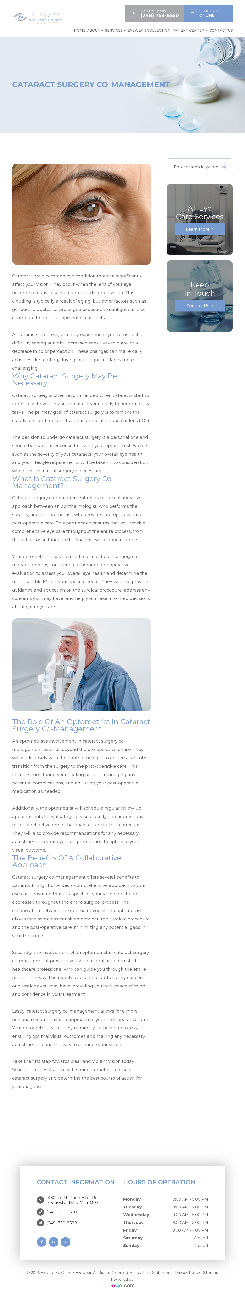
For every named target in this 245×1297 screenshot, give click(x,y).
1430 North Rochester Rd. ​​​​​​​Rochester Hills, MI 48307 (72, 1200)
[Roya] (122, 1286)
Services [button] (114, 30)
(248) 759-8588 (61, 1222)
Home (79, 30)
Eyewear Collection (149, 30)
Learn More (198, 228)
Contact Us (221, 30)
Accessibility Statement (151, 1272)
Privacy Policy (187, 1272)
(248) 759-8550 (160, 15)
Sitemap (210, 1272)
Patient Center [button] (188, 30)
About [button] (93, 30)
